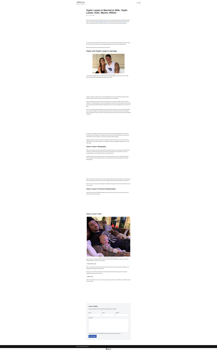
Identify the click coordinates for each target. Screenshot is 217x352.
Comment (90, 317)
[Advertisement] (108, 34)
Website (117, 312)
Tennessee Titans (121, 21)
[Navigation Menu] (139, 3)
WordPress (86, 346)
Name (89, 312)
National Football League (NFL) (102, 21)
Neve (77, 346)
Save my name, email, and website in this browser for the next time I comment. (105, 333)
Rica (88, 15)
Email (103, 312)
